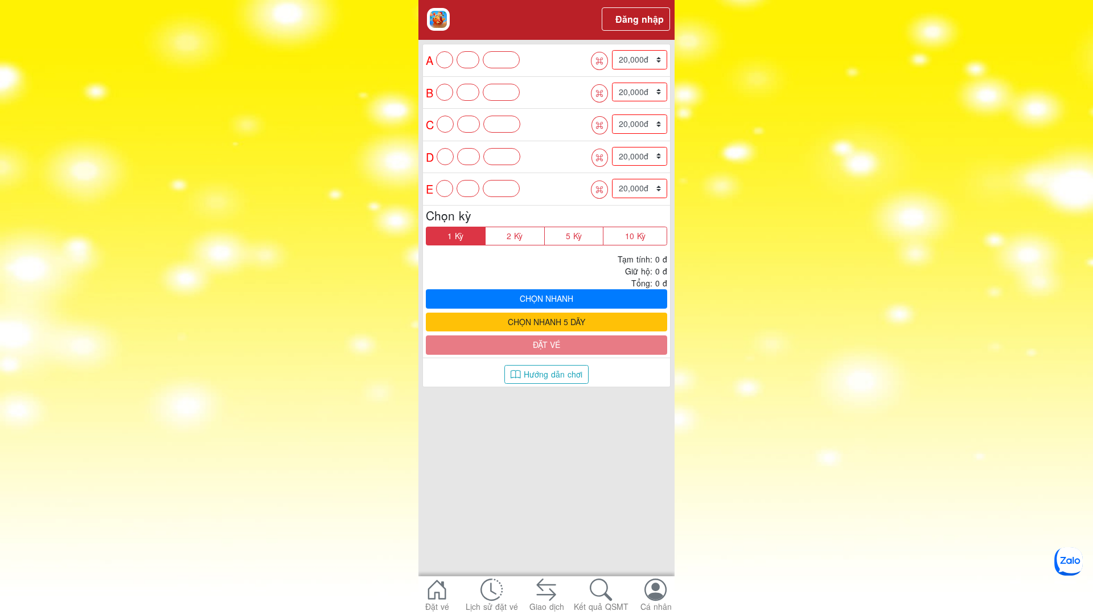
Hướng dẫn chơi (551, 374)
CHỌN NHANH (546, 298)
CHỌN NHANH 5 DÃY (546, 321)
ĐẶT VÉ (546, 344)
